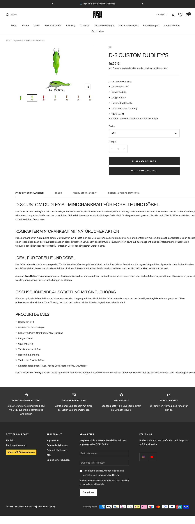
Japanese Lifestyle (104, 25)
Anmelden (88, 492)
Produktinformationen (29, 193)
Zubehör (84, 25)
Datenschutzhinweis (57, 445)
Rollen (25, 25)
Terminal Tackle (53, 25)
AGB (49, 455)
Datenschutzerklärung (108, 475)
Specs (58, 193)
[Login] (173, 15)
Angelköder (18, 40)
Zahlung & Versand (16, 445)
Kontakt (10, 440)
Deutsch (160, 14)
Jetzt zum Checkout (144, 171)
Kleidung (70, 25)
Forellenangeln (151, 25)
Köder (37, 25)
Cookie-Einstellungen (58, 460)
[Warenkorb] (187, 14)
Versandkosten (129, 68)
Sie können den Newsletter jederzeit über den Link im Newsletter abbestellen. (104, 482)
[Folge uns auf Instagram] (143, 457)
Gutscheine (98, 31)
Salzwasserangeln (128, 25)
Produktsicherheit (85, 193)
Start (8, 40)
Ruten (14, 25)
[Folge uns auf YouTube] (152, 457)
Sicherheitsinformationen (124, 193)
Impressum (52, 440)
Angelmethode (171, 25)
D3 (110, 47)
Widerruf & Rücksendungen (21, 452)
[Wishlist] (180, 15)
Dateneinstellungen (57, 450)
